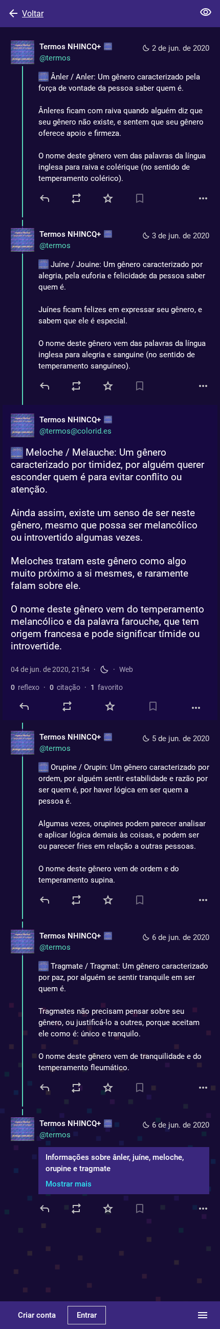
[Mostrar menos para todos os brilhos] (205, 12)
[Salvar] (140, 198)
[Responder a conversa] (45, 386)
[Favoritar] (108, 198)
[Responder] (45, 198)
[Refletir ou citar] (76, 198)
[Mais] (203, 198)
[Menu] (202, 1315)
